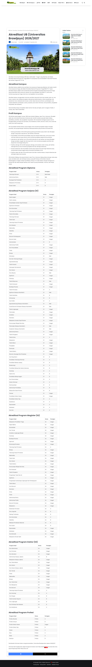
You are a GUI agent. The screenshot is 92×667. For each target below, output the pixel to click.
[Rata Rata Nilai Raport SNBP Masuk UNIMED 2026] (66, 36)
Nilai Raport (22, 2)
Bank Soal (69, 2)
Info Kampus (31, 2)
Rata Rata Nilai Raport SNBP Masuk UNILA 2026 (77, 47)
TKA (39, 2)
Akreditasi (15, 30)
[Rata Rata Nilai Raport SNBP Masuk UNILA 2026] (66, 48)
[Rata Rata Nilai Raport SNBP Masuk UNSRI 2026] (66, 60)
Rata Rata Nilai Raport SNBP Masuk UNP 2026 (76, 41)
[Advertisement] (46, 657)
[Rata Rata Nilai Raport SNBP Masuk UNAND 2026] (66, 54)
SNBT (48, 2)
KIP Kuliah (54, 2)
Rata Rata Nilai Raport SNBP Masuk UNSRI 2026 (77, 59)
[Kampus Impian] (11, 2)
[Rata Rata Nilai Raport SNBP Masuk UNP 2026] (66, 42)
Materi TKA (61, 2)
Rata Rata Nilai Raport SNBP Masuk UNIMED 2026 (76, 36)
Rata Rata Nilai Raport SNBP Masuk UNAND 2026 (77, 53)
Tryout (77, 2)
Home (10, 30)
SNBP (44, 2)
